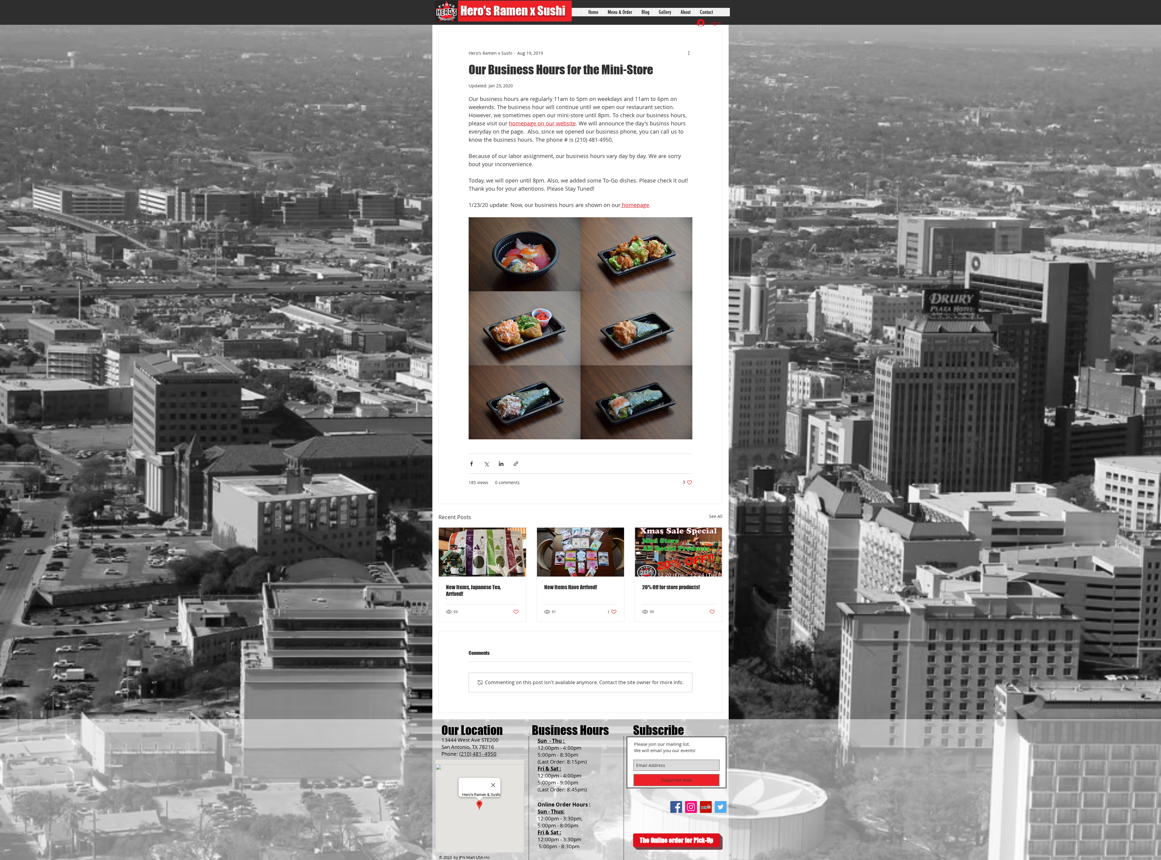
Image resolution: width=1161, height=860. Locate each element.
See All (716, 516)
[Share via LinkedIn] (501, 464)
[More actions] (688, 53)
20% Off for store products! (671, 587)
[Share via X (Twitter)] (486, 464)
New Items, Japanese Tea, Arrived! (473, 590)
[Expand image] (524, 254)
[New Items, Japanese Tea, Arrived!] (482, 552)
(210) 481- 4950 (477, 753)
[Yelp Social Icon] (706, 807)
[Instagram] (691, 807)
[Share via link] (516, 464)
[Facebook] (676, 807)
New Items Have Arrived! (570, 587)
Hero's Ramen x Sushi (512, 10)
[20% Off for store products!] (678, 552)
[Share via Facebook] (471, 464)
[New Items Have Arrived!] (580, 552)
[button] (665, 12)
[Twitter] (721, 807)
